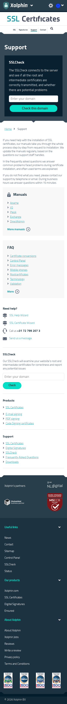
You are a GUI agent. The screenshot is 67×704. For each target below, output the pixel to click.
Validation (15, 283)
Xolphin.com (11, 590)
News (7, 537)
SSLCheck (11, 452)
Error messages (19, 265)
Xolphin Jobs (11, 637)
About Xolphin (12, 630)
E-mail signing (14, 414)
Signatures (23, 29)
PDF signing (13, 418)
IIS (11, 207)
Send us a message (20, 338)
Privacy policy (12, 657)
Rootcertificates (19, 274)
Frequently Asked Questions (22, 457)
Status (8, 571)
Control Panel (17, 260)
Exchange (15, 217)
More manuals (16, 229)
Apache (14, 203)
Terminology (17, 279)
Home (8, 129)
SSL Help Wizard (18, 315)
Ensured (9, 610)
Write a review (12, 650)
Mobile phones (18, 270)
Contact (43, 29)
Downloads (12, 462)
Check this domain (35, 108)
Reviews (9, 643)
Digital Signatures (16, 448)
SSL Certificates (14, 407)
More (10, 291)
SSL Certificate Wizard (22, 323)
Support (34, 29)
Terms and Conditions (17, 663)
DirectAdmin (17, 221)
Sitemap (9, 551)
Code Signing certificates (20, 423)
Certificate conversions (23, 256)
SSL (14, 29)
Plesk (13, 212)
